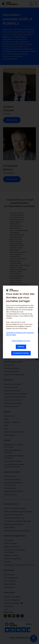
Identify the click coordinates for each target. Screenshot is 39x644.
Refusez (21, 347)
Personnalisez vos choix (21, 341)
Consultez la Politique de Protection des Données (20, 334)
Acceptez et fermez (21, 353)
